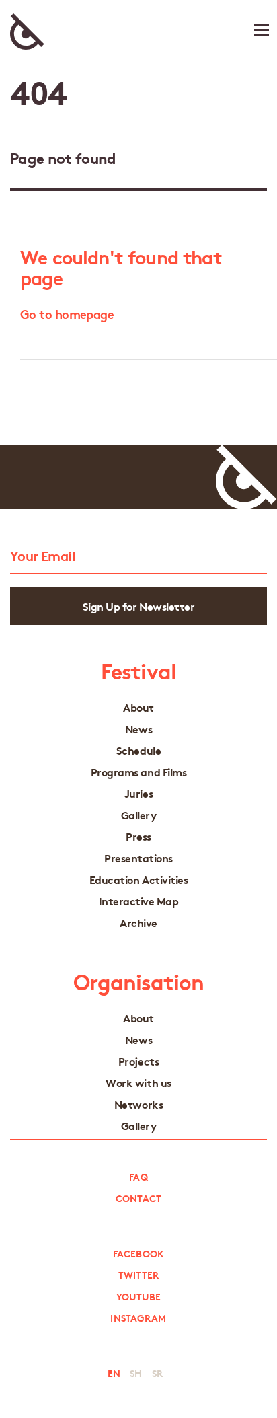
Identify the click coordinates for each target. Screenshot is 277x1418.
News (138, 729)
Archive (138, 923)
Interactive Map (139, 901)
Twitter (138, 1274)
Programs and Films (138, 772)
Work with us (138, 1083)
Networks (138, 1104)
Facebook (138, 1253)
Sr (157, 1373)
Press (138, 836)
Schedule (138, 750)
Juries (138, 793)
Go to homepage (67, 313)
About (138, 707)
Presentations (138, 858)
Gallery (139, 815)
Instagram (138, 1317)
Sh (136, 1373)
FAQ (138, 1176)
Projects (138, 1061)
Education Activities (138, 879)
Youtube (138, 1296)
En (114, 1373)
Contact (138, 1198)
